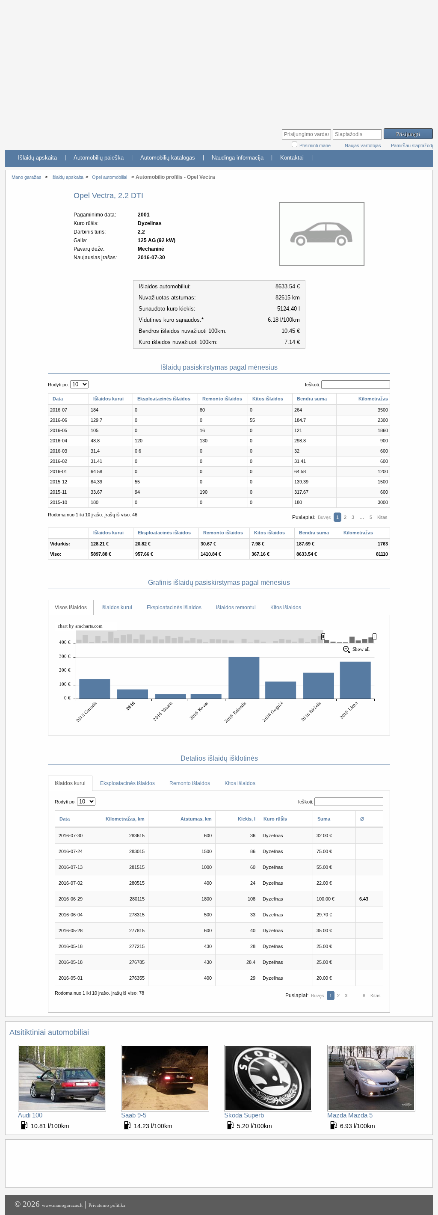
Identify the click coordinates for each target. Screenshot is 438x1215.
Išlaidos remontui (236, 607)
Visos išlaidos (71, 607)
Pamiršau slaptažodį (412, 145)
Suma (323, 818)
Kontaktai (292, 157)
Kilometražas (373, 398)
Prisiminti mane (315, 145)
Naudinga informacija (237, 157)
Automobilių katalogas (167, 157)
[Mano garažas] (69, 135)
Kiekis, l (246, 818)
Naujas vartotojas (363, 145)
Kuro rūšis (275, 818)
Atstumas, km (196, 818)
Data (58, 398)
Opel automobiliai (109, 177)
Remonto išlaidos (222, 398)
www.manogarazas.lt (62, 1205)
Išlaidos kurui (108, 398)
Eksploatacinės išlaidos (163, 398)
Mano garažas (26, 177)
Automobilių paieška (99, 157)
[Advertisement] (219, 60)
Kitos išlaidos (267, 398)
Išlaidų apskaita (37, 157)
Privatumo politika (107, 1205)
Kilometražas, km (125, 818)
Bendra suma (312, 398)
